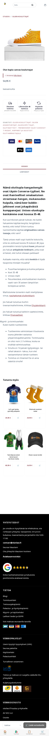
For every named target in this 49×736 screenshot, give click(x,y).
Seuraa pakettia (10, 648)
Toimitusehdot (9, 600)
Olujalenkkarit (38, 305)
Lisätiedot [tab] (24, 172)
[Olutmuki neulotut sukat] (35, 394)
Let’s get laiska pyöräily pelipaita (14, 410)
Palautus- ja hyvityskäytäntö (15, 608)
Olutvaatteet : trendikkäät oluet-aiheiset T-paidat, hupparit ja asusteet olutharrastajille (24, 130)
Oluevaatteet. (16, 315)
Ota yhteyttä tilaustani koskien (17, 551)
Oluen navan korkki (35, 455)
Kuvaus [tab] (24, 166)
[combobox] (21, 5)
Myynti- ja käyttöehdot (13, 612)
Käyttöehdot (8, 652)
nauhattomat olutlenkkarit (21, 295)
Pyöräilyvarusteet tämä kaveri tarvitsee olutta (14, 457)
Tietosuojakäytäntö (11, 604)
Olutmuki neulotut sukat (35, 410)
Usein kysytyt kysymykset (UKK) (17, 644)
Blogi (5, 596)
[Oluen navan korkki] (35, 439)
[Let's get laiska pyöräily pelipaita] (13, 394)
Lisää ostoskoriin (36, 725)
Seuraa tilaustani (10, 547)
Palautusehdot (9, 656)
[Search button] (32, 5)
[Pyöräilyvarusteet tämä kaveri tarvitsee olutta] (13, 439)
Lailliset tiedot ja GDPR (13, 616)
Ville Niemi (17, 75)
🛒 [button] (18, 418)
